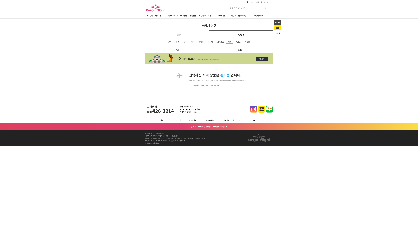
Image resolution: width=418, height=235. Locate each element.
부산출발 (193, 15)
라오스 (238, 42)
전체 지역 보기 (155, 15)
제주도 (233, 15)
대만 (229, 42)
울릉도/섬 (242, 15)
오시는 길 (177, 120)
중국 (185, 42)
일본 (177, 42)
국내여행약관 (210, 120)
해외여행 (171, 15)
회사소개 (163, 120)
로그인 (251, 2)
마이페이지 (268, 2)
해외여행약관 (193, 120)
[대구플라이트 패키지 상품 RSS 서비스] (254, 120)
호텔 (209, 15)
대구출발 (183, 15)
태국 (192, 42)
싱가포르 (220, 42)
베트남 (247, 42)
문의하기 (277, 22)
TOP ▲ (277, 33)
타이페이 (241, 50)
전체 (169, 42)
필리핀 (201, 42)
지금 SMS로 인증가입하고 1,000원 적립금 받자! (209, 126)
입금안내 (226, 120)
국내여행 (221, 15)
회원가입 (259, 2)
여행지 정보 (258, 15)
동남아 (210, 42)
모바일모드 (241, 120)
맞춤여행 (202, 15)
